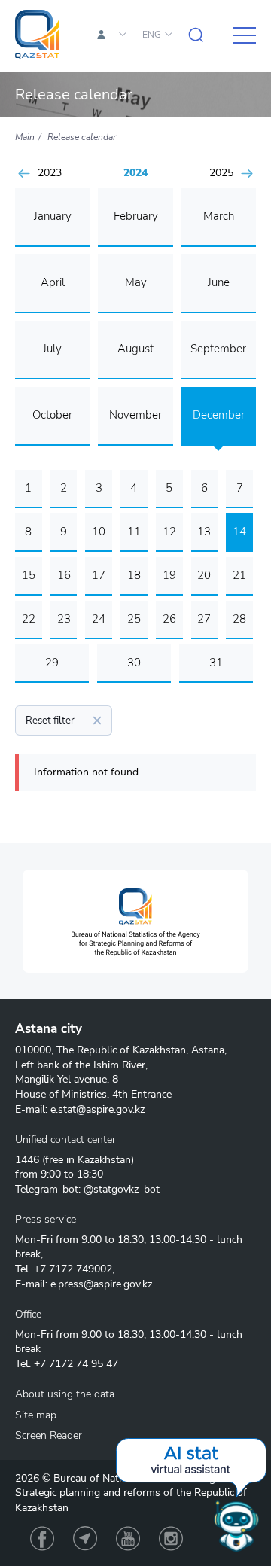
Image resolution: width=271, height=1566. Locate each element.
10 (98, 531)
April (53, 282)
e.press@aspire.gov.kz (101, 1284)
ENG (151, 35)
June (219, 282)
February (136, 216)
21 (239, 575)
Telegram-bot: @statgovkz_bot (87, 1189)
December (219, 414)
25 (134, 618)
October (52, 414)
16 (64, 575)
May (136, 282)
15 (28, 575)
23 (64, 618)
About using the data (64, 1394)
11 (134, 531)
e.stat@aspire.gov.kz (97, 1109)
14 (239, 531)
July (52, 348)
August (135, 348)
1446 (27, 1160)
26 (169, 618)
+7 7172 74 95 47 (76, 1364)
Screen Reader (48, 1435)
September (218, 348)
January (53, 216)
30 (134, 662)
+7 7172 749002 (73, 1269)
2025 (221, 173)
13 (204, 531)
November (135, 414)
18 (134, 575)
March (218, 216)
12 (169, 531)
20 (204, 575)
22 (28, 618)
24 (98, 618)
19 (169, 575)
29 (52, 662)
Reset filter (50, 720)
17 (98, 575)
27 (204, 618)
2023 (50, 173)
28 (239, 618)
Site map (35, 1415)
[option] (135, 921)
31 (216, 662)
